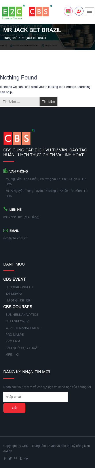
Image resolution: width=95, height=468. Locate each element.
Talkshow (14, 293)
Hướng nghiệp (18, 300)
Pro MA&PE (15, 334)
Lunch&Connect (19, 287)
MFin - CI (12, 354)
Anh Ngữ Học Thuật (22, 348)
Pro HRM (13, 341)
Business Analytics (22, 314)
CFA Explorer (17, 321)
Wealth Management (23, 328)
